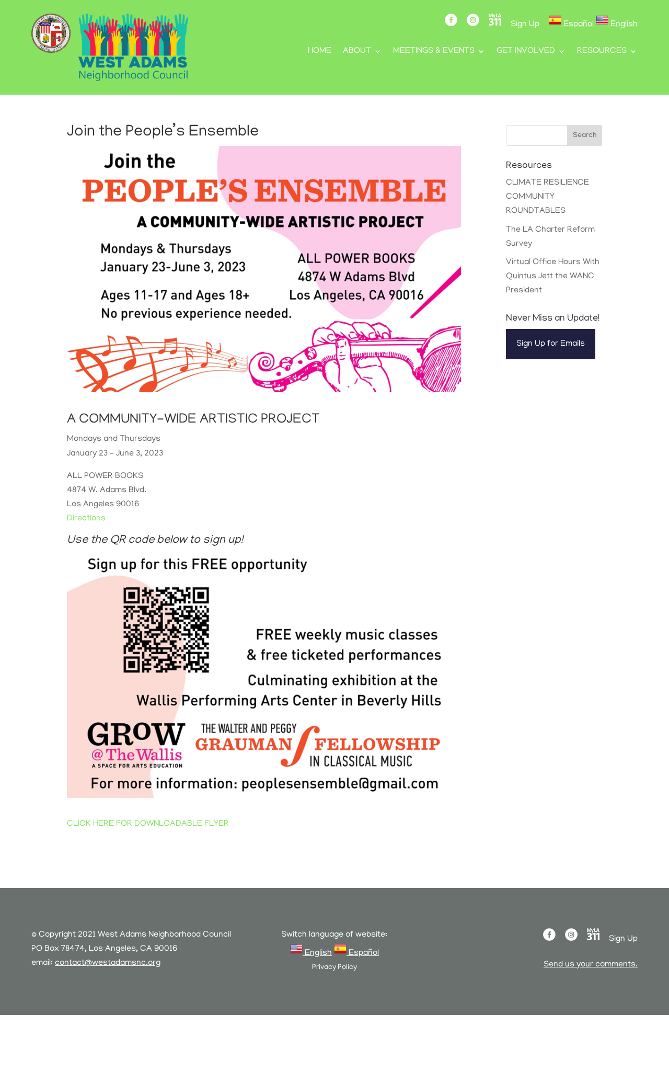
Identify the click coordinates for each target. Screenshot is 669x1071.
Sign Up (525, 24)
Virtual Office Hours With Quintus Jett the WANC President (552, 276)
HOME (319, 52)
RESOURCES (602, 52)
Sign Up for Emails (550, 344)
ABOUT (357, 52)
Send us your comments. (591, 965)
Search (584, 136)
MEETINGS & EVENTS (434, 52)
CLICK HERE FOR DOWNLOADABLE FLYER (148, 824)
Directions (86, 518)
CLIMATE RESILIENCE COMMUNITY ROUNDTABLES (547, 197)
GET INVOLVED (526, 52)
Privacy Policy (334, 968)
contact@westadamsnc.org (107, 963)
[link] (571, 24)
